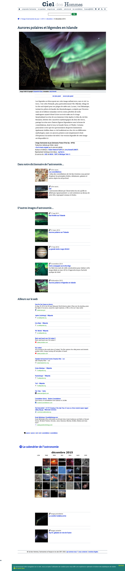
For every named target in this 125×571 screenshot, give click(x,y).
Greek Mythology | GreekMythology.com (46, 417)
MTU (61, 150)
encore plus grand (68, 96)
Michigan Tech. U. (64, 154)
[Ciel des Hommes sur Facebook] (95, 9)
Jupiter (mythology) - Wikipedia (44, 315)
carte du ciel (67, 9)
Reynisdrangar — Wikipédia (42, 376)
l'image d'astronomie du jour (30, 19)
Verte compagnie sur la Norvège (60, 266)
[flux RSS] (101, 9)
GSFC (56, 154)
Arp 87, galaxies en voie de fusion (60, 533)
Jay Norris (61, 152)
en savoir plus (20, 568)
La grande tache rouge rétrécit (59, 249)
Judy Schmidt (52, 91)
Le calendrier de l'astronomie (40, 446)
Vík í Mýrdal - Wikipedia (41, 331)
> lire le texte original (41, 147)
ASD (46, 154)
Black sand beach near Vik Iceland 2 (45, 338)
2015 (43, 19)
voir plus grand (56, 96)
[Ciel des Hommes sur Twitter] (98, 9)
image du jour (51, 9)
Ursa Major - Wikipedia (41, 323)
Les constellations (55, 172)
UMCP (76, 150)
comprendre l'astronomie (29, 9)
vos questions (42, 9)
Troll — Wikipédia (40, 383)
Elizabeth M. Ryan (38, 91)
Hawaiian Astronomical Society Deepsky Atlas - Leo (50, 359)
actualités (59, 9)
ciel (37, 433)
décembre (49, 19)
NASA (51, 154)
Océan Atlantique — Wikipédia (43, 368)
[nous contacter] (104, 9)
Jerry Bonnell (69, 150)
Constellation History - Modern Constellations (48, 399)
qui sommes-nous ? (72, 552)
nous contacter (83, 552)
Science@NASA (88, 9)
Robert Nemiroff (53, 150)
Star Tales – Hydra (40, 391)
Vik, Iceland (38, 348)
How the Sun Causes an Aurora (44, 304)
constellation (45, 433)
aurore (28, 433)
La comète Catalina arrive (57, 516)
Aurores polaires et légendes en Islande (62, 283)
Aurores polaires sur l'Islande (59, 232)
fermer (122, 565)
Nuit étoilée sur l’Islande (57, 215)
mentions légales (93, 552)
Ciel (50, 189)
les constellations (78, 9)
